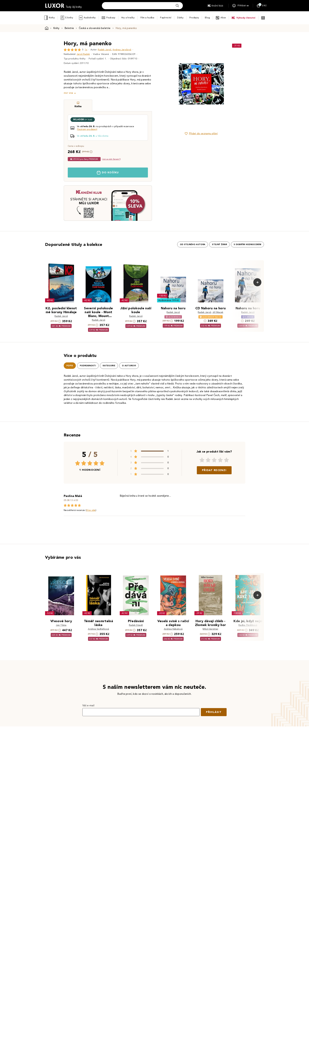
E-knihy (69, 17)
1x (86, 49)
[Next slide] (237, 84)
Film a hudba (147, 17)
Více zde (91, 510)
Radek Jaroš (104, 49)
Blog (207, 17)
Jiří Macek (217, 312)
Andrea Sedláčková (98, 629)
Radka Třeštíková (248, 625)
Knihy (52, 17)
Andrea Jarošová (121, 49)
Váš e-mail (88, 705)
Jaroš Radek (83, 54)
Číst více (68, 93)
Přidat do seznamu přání (203, 133)
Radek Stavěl (136, 625)
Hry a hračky (128, 17)
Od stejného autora (192, 244)
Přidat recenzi (214, 470)
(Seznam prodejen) (87, 129)
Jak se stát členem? (111, 159)
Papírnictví (165, 17)
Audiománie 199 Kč (168, 300)
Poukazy (110, 17)
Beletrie (69, 28)
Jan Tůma (61, 625)
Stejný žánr (219, 244)
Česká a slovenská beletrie (94, 28)
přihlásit (213, 712)
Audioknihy (90, 17)
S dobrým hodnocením (247, 244)
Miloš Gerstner (210, 629)
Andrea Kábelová (173, 629)
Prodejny (194, 17)
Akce (223, 17)
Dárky (180, 17)
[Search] (177, 5)
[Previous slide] (165, 84)
